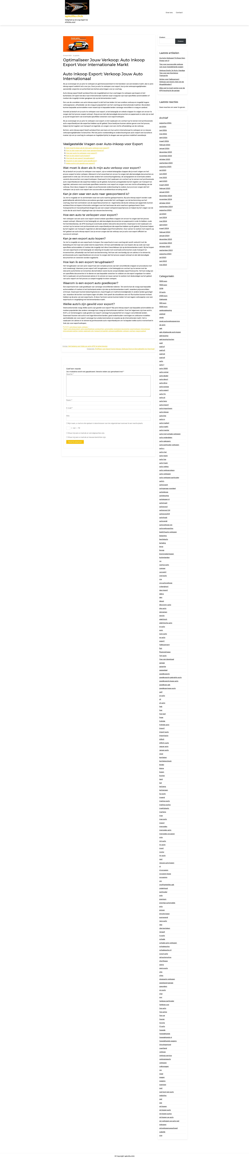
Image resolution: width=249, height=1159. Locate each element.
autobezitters (99, 329)
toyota (162, 1023)
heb (160, 706)
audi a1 (162, 347)
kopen (79, 327)
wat (160, 1088)
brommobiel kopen (166, 554)
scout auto (163, 954)
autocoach (163, 485)
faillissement (164, 645)
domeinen (163, 612)
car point (162, 572)
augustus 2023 (165, 254)
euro (161, 630)
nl (160, 866)
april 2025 (163, 181)
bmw (161, 547)
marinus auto (164, 801)
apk (160, 328)
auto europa (164, 387)
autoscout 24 (164, 510)
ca (160, 561)
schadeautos (164, 946)
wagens (162, 1081)
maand (162, 797)
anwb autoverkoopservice (169, 321)
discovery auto (165, 605)
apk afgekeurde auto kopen (170, 332)
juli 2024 (162, 214)
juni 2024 (163, 217)
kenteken (163, 757)
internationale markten (70, 331)
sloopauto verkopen (167, 979)
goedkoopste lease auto (168, 681)
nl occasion (163, 870)
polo (161, 895)
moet (161, 848)
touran (162, 1019)
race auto (163, 921)
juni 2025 (163, 174)
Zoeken (162, 37)
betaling (162, 543)
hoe (160, 710)
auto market (164, 423)
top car (162, 1015)
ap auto (162, 325)
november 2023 (165, 243)
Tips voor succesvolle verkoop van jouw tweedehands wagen (171, 65)
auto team (163, 456)
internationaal (145, 329)
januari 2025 (164, 192)
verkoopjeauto (165, 1059)
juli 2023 (162, 257)
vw (160, 1070)
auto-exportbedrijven (88, 329)
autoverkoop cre (165, 525)
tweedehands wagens (168, 1041)
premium (162, 899)
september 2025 (166, 163)
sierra (161, 965)
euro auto (163, 634)
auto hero (163, 401)
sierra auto (163, 968)
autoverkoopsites (166, 528)
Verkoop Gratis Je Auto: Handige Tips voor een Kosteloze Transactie (172, 73)
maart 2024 (164, 228)
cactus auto (164, 565)
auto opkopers (165, 441)
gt (160, 699)
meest (161, 823)
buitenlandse (164, 557)
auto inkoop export (74, 329)
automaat (163, 503)
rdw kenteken (164, 928)
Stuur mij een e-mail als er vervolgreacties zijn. (86, 433)
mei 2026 (163, 134)
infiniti (161, 739)
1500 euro (163, 285)
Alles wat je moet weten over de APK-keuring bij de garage (172, 89)
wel (160, 1099)
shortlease (163, 961)
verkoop (162, 1052)
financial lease (165, 652)
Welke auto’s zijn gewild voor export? (80, 163)
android (162, 314)
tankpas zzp (164, 1005)
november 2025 (165, 156)
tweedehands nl (165, 1037)
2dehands (163, 299)
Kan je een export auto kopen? (78, 156)
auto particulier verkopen (169, 445)
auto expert (164, 390)
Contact (179, 13)
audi (161, 343)
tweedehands (164, 1034)
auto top (162, 459)
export (161, 641)
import (162, 728)
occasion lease (165, 874)
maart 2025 (164, 185)
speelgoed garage (166, 983)
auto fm (162, 394)
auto (161, 361)
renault (162, 932)
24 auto (162, 292)
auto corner (163, 372)
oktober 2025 (164, 159)
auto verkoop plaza (166, 470)
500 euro (162, 303)
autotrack (163, 517)
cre (160, 579)
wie (160, 1103)
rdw (160, 925)
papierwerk (87, 331)
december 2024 (165, 196)
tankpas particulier (166, 1001)
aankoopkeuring (165, 310)
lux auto (162, 794)
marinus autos (165, 805)
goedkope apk (164, 685)
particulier (163, 892)
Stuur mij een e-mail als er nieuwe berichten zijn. (87, 437)
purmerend (163, 917)
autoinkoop (163, 492)
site (160, 972)
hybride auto (164, 725)
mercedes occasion (167, 834)
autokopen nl (164, 499)
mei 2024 (163, 221)
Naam (69, 400)
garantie (162, 666)
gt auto (162, 703)
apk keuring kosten (166, 339)
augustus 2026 (165, 123)
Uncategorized (165, 1045)
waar (161, 1074)
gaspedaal (163, 670)
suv (160, 997)
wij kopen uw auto (166, 1117)
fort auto (163, 656)
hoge (161, 717)
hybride (162, 721)
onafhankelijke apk (166, 885)
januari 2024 (164, 236)
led (160, 783)
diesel (161, 601)
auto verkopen (165, 474)
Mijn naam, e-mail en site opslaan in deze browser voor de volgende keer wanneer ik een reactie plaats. (105, 423)
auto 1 (161, 365)
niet (160, 859)
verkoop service (165, 1055)
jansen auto (164, 750)
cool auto (163, 576)
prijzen (162, 910)
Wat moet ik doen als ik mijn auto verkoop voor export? (87, 148)
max (161, 815)
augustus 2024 (165, 210)
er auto (162, 626)
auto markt (163, 427)
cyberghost (163, 587)
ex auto (162, 637)
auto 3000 (163, 368)
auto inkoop (73, 327)
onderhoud (163, 888)
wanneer (162, 1084)
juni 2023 (163, 261)
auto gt (162, 398)
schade (162, 939)
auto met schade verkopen (170, 434)
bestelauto (163, 539)
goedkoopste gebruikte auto (170, 677)
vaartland (163, 1048)
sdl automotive (165, 957)
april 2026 (163, 137)
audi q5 (162, 357)
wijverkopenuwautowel (168, 1128)
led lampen (163, 790)
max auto (163, 819)
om (160, 881)
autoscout (163, 507)
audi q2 (162, 354)
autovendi (163, 521)
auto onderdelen (165, 437)
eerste (161, 616)
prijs (92, 331)
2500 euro (163, 296)
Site (67, 416)
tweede (162, 1030)
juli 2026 (162, 127)
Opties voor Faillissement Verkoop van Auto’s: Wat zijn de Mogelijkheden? (171, 81)
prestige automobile (167, 903)
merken (80, 331)
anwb (161, 318)
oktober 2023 (164, 247)
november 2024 (165, 199)
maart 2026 (164, 141)
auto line (162, 416)
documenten (125, 329)
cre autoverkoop (165, 583)
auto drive (163, 383)
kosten (162, 776)
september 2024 (166, 207)
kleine (161, 768)
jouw (161, 754)
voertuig (132, 331)
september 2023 (166, 250)
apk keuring (163, 336)
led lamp (162, 786)
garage (162, 663)
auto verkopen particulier (169, 477)
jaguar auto (163, 746)
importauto (163, 736)
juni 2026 (163, 130)
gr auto (162, 696)
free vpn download (166, 659)
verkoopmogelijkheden (115, 331)
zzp (160, 1135)
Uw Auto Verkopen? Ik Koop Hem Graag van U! (172, 59)
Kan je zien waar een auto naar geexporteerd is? (85, 150)
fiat (160, 648)
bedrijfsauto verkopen (168, 532)
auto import (164, 405)
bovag (161, 550)
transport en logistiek (101, 331)
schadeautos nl (165, 950)
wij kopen (163, 1106)
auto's (161, 481)
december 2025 (165, 152)
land (161, 779)
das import (163, 590)
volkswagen (164, 1066)
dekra (161, 594)
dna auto (162, 608)
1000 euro (163, 281)
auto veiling (163, 467)
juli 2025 (162, 170)
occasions (163, 877)
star (161, 994)
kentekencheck (165, 761)
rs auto (162, 935)
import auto (164, 732)
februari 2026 (164, 145)
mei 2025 (163, 177)
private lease (164, 914)
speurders (163, 986)
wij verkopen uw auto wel (169, 1121)
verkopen (85, 327)
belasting (163, 536)
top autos (163, 1012)
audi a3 (162, 350)
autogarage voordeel (167, 488)
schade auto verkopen (168, 943)
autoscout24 (164, 514)
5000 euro (163, 307)
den (160, 597)
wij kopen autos (165, 1114)
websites (163, 1095)
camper (162, 568)
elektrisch (163, 619)
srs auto (162, 990)
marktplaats (164, 808)
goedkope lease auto (167, 688)
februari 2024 (164, 232)
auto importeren (165, 408)
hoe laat (162, 714)
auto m (162, 419)
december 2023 (165, 239)
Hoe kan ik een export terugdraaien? (80, 158)
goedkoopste (164, 674)
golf (160, 692)
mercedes (163, 826)
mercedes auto (165, 830)
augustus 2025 (165, 167)
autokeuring (164, 496)
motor (161, 852)
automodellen (109, 329)
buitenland (117, 329)
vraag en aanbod (140, 331)
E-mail (69, 408)
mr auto (162, 856)
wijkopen (162, 1125)
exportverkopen (135, 329)
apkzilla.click (74, 16)
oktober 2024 (164, 203)
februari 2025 (164, 188)
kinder (161, 765)
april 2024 (163, 225)
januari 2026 (164, 148)
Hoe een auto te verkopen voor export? (81, 153)
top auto (162, 1008)
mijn (161, 837)
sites (161, 976)
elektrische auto (165, 623)
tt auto (162, 1026)
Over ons (169, 13)
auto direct (163, 379)
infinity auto (164, 743)
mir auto (162, 841)
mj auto (162, 845)
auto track (163, 463)
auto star (163, 452)
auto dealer (163, 376)
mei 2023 (163, 265)
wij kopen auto (165, 1110)
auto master (164, 430)
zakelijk (162, 1132)
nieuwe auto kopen (166, 863)
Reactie (70, 374)
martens (162, 812)
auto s (161, 448)
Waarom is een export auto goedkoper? (81, 161)
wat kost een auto (166, 1092)
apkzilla (77, 55)
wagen (162, 1077)
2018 (161, 288)
